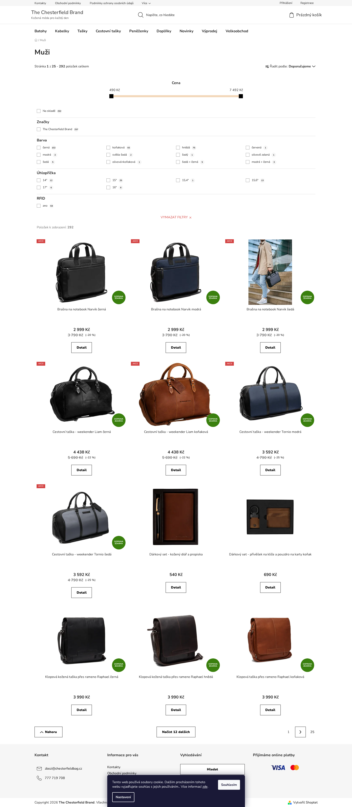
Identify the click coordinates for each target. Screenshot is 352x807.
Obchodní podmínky (68, 3)
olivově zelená (263, 155)
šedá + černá (192, 162)
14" (47, 180)
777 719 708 (55, 778)
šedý (187, 155)
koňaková (121, 147)
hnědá (188, 147)
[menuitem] (40, 31)
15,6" (258, 180)
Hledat (212, 769)
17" (47, 187)
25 (312, 732)
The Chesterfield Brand (60, 129)
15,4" (187, 180)
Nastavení (123, 797)
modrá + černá (263, 162)
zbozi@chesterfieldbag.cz (63, 768)
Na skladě (52, 111)
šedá (48, 162)
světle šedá (122, 155)
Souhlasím (229, 785)
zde (205, 786)
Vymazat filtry (174, 217)
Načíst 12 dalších (176, 732)
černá (49, 147)
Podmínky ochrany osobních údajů (112, 3)
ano (48, 206)
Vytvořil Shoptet (305, 802)
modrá (49, 155)
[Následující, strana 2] (300, 732)
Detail (82, 347)
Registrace (307, 3)
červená (259, 147)
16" (116, 187)
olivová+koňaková (126, 162)
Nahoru (51, 732)
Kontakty (40, 3)
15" (117, 180)
